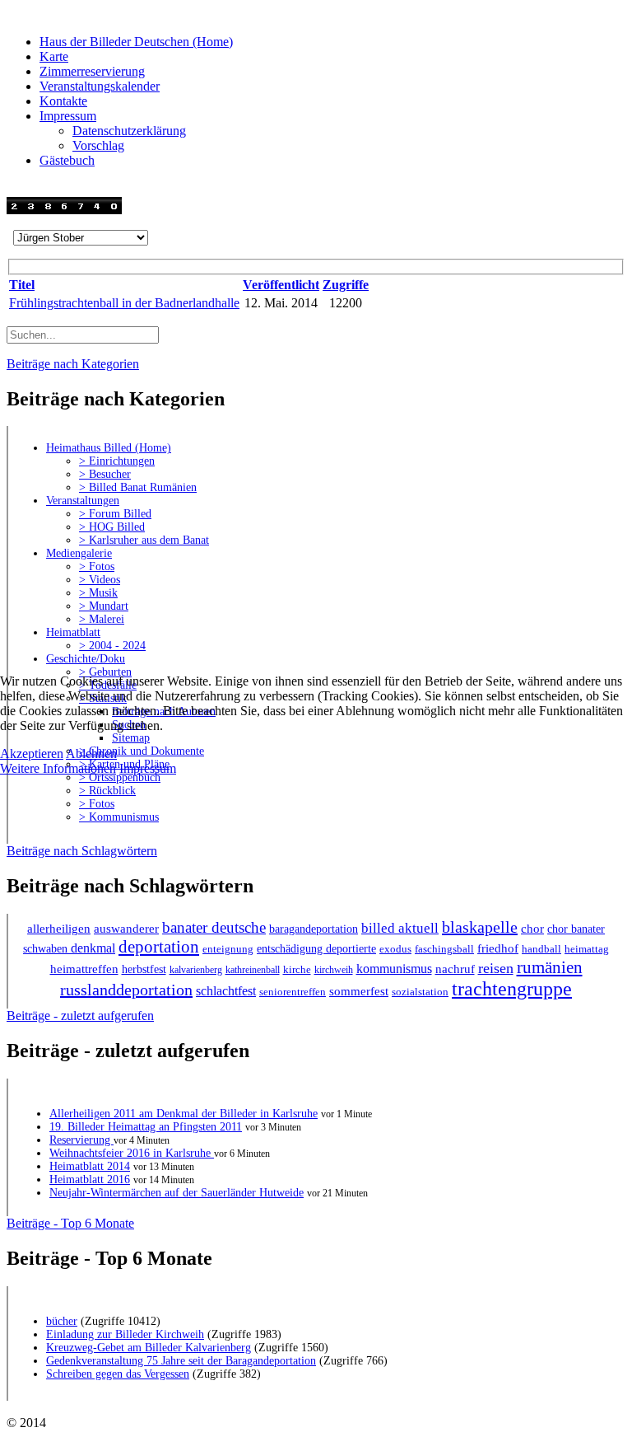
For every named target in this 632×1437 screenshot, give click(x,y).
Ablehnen (91, 754)
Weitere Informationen (58, 768)
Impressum (147, 768)
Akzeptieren (31, 754)
